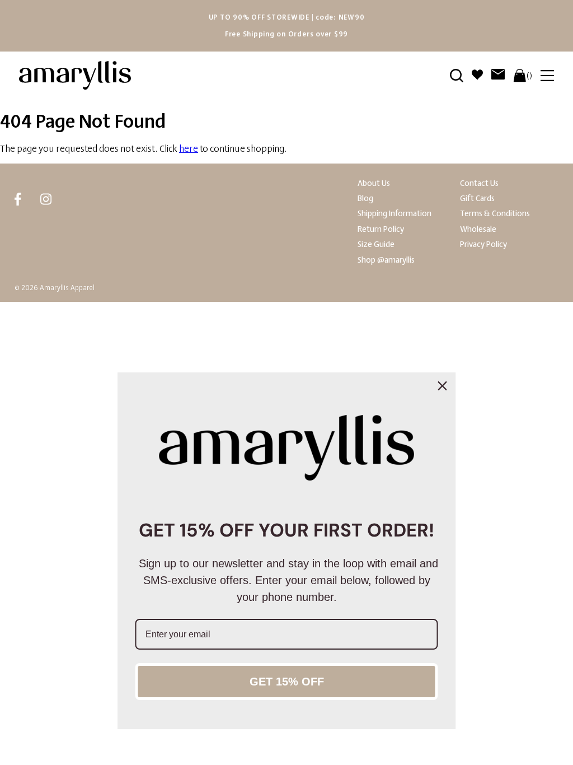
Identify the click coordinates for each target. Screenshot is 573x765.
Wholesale (478, 229)
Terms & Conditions (495, 213)
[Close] (442, 385)
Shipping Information (394, 213)
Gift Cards (477, 198)
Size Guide (376, 244)
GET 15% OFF (287, 681)
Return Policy (381, 229)
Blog (365, 198)
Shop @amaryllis (386, 260)
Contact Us (479, 183)
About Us (374, 183)
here (188, 148)
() (529, 75)
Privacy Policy (483, 244)
